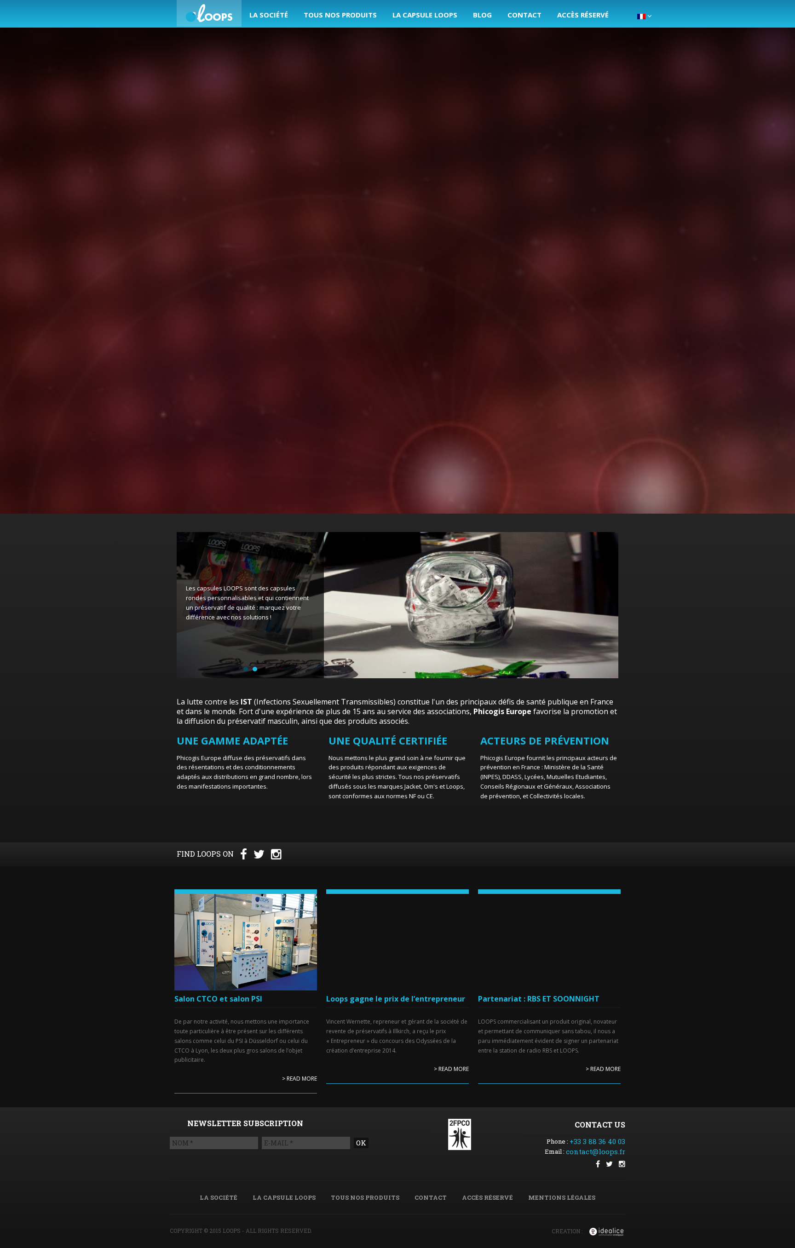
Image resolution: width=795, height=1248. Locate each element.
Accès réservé (583, 14)
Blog (482, 14)
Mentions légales (561, 1197)
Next (607, 606)
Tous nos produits (340, 14)
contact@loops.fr (595, 1151)
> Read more (299, 1078)
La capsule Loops (424, 14)
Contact (524, 14)
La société (268, 14)
